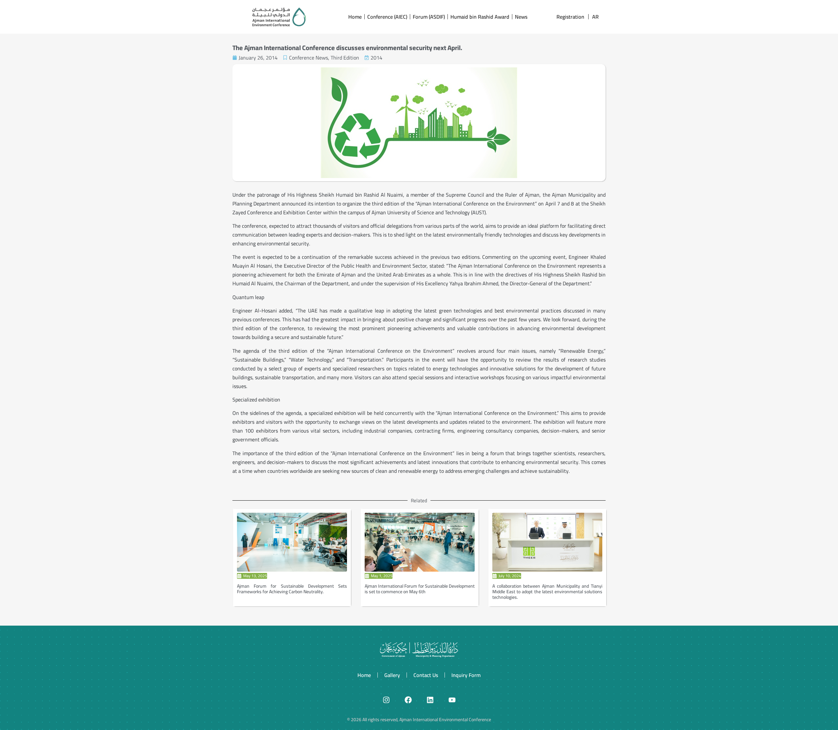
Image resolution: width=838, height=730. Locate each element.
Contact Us (425, 675)
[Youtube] (452, 700)
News (521, 17)
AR (595, 17)
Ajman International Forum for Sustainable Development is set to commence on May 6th (420, 589)
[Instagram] (386, 700)
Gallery (392, 675)
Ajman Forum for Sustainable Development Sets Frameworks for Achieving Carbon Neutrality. (292, 589)
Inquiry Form (466, 675)
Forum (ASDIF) (429, 17)
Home (355, 17)
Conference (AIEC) (387, 17)
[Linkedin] (430, 700)
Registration (570, 17)
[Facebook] (408, 700)
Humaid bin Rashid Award (479, 17)
